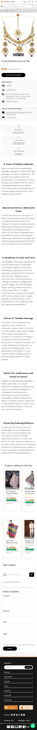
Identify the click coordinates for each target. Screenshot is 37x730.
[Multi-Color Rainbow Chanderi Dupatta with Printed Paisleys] (12, 538)
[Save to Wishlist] (4, 64)
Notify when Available (13, 75)
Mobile (5, 634)
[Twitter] (14, 715)
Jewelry (7, 10)
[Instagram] (19, 715)
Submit (9, 648)
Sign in (25, 2)
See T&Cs (22, 133)
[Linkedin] (21, 715)
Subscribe (28, 667)
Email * (5, 622)
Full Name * (6, 611)
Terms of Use (21, 644)
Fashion (11, 10)
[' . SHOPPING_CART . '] (32, 1)
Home (2, 10)
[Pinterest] (17, 715)
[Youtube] (24, 715)
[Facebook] (12, 715)
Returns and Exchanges (15, 112)
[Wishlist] (29, 1)
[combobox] (18, 6)
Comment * (7, 596)
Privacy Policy (30, 644)
